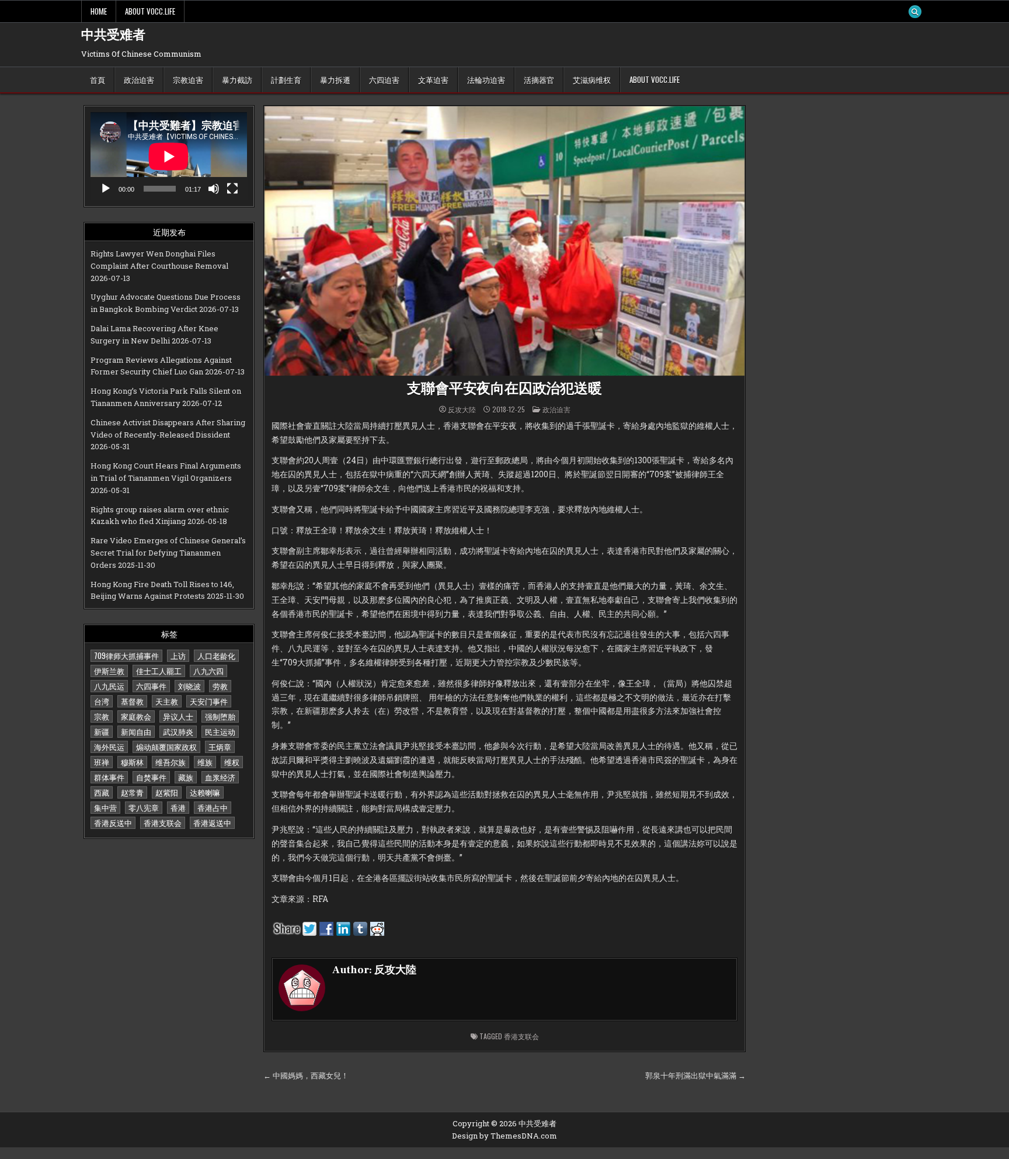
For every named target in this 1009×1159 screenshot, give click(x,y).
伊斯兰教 (109, 670)
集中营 (105, 807)
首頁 (97, 79)
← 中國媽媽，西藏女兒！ (306, 1075)
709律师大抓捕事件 (126, 655)
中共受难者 (113, 35)
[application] (169, 156)
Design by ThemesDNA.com (504, 1135)
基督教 (132, 701)
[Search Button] (915, 11)
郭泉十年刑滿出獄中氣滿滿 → (695, 1075)
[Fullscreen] (232, 189)
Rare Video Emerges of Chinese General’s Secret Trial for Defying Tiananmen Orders (168, 552)
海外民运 (109, 746)
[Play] (106, 189)
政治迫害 (139, 79)
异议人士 (178, 716)
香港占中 (212, 807)
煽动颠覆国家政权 (166, 746)
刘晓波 (189, 686)
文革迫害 (433, 79)
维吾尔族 (170, 762)
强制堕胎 (220, 716)
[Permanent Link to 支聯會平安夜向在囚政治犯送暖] (505, 241)
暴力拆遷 (335, 79)
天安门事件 (209, 701)
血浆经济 (220, 777)
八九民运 (109, 686)
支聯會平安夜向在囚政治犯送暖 (504, 389)
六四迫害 (384, 79)
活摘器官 (539, 79)
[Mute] (214, 189)
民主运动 (220, 731)
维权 (231, 762)
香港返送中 (212, 822)
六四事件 (151, 686)
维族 (205, 762)
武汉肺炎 (178, 731)
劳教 (220, 686)
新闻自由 (136, 731)
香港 (178, 807)
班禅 (101, 762)
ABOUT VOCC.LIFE (150, 11)
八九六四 (208, 670)
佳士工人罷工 (159, 670)
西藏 (101, 792)
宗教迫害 (188, 79)
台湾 (101, 701)
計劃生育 (286, 79)
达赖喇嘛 (205, 792)
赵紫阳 (166, 792)
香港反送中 (113, 822)
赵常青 (132, 792)
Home (99, 11)
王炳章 (219, 746)
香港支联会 (163, 822)
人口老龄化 (216, 655)
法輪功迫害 (486, 79)
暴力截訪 (237, 79)
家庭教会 (136, 716)
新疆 (101, 731)
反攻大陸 (462, 409)
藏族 (185, 777)
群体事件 (109, 777)
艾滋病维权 (592, 79)
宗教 (101, 716)
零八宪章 (143, 807)
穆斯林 (132, 762)
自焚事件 (151, 777)
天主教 (166, 701)
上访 (178, 655)
